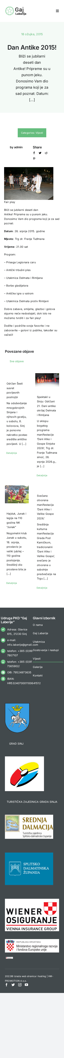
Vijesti (39, 132)
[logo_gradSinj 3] (17, 704)
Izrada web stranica (25, 976)
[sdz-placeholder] (29, 854)
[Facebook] (34, 153)
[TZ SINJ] (24, 757)
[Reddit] (46, 153)
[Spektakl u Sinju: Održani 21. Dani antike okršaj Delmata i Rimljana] (47, 380)
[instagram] (19, 984)
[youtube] (26, 984)
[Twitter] (40, 153)
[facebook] (6, 984)
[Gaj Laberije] (16, 7)
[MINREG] (32, 940)
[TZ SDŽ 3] (29, 816)
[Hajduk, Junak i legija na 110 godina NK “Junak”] (17, 494)
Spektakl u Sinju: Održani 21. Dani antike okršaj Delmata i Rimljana (46, 406)
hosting (42, 976)
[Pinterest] (34, 159)
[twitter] (13, 984)
